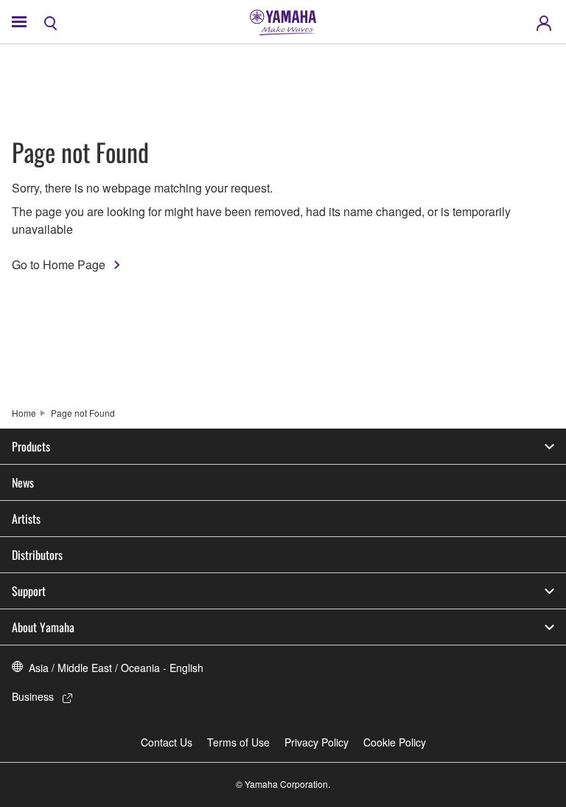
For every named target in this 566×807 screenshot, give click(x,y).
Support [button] (29, 591)
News (23, 482)
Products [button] (31, 446)
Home (24, 412)
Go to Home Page (58, 264)
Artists (26, 518)
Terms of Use (238, 742)
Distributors (37, 555)
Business (33, 696)
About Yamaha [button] (43, 627)
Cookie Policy (394, 742)
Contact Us (166, 742)
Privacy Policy (316, 742)
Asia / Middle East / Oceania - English (116, 667)
